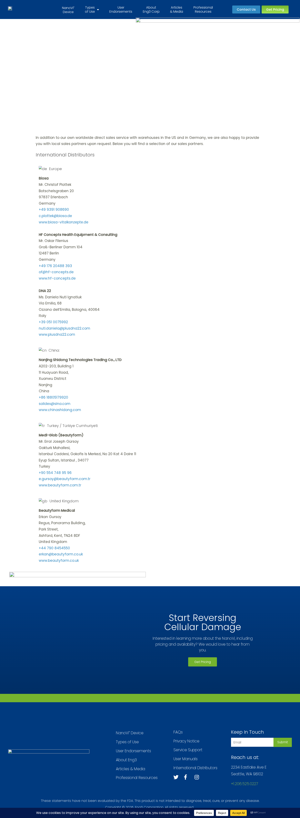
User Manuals (185, 759)
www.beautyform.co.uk (59, 560)
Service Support (187, 750)
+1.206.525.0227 (244, 784)
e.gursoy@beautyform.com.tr (64, 478)
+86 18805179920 (53, 397)
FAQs (178, 732)
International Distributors (195, 768)
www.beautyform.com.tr (60, 485)
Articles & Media (176, 9)
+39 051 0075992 (53, 322)
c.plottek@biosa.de (55, 215)
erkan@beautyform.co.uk (61, 554)
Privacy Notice (186, 741)
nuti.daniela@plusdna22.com (64, 328)
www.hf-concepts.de (57, 278)
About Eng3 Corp (151, 9)
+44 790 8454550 (54, 548)
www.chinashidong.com (60, 409)
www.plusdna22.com (57, 334)
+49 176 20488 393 (55, 265)
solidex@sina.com (54, 403)
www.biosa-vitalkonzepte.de (63, 222)
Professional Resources (203, 9)
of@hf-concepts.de (56, 272)
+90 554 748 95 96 (55, 472)
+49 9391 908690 (54, 209)
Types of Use (90, 9)
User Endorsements (120, 9)
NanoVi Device (129, 733)
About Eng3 (126, 760)
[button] (246, 10)
